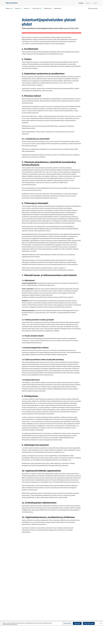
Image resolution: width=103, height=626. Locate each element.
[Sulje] (100, 623)
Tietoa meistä (35, 8)
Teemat (26, 8)
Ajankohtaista (57, 8)
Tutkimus (8, 8)
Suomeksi (81, 3)
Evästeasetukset (67, 623)
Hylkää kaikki (77, 623)
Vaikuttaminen (48, 8)
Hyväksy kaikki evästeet (89, 623)
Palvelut (17, 8)
